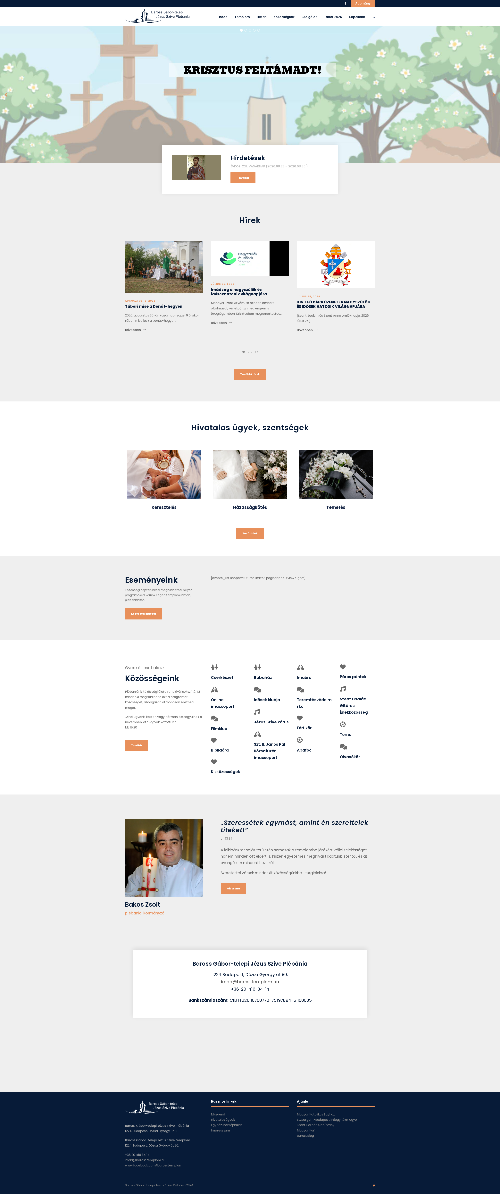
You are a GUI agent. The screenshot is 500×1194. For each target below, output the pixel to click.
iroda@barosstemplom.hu (250, 982)
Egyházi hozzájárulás (226, 1125)
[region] (250, 94)
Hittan (262, 17)
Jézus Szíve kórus (271, 722)
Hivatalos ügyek (223, 1119)
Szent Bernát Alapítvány (315, 1125)
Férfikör (304, 728)
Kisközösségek (225, 771)
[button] (250, 94)
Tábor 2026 (333, 17)
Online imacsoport (222, 703)
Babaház (263, 677)
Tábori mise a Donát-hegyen (153, 306)
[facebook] (345, 3)
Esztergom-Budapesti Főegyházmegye (327, 1119)
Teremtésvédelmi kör (314, 703)
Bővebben (133, 330)
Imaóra (304, 677)
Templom (242, 17)
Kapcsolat (357, 17)
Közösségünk (284, 17)
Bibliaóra (220, 750)
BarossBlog (305, 1135)
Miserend (218, 1114)
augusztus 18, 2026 (140, 301)
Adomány (363, 3)
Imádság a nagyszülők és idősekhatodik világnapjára (239, 292)
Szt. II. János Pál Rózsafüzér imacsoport (269, 751)
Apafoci (304, 750)
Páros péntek (353, 676)
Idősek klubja (267, 699)
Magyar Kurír (307, 1130)
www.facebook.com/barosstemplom (153, 1165)
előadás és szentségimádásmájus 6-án (250, 80)
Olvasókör (350, 757)
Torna (346, 734)
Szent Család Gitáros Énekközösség (354, 705)
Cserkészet (222, 677)
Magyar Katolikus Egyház (316, 1114)
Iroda (223, 17)
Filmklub (219, 728)
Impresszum (220, 1130)
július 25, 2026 (222, 284)
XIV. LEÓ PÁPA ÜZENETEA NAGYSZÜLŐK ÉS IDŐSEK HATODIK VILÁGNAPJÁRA (333, 304)
